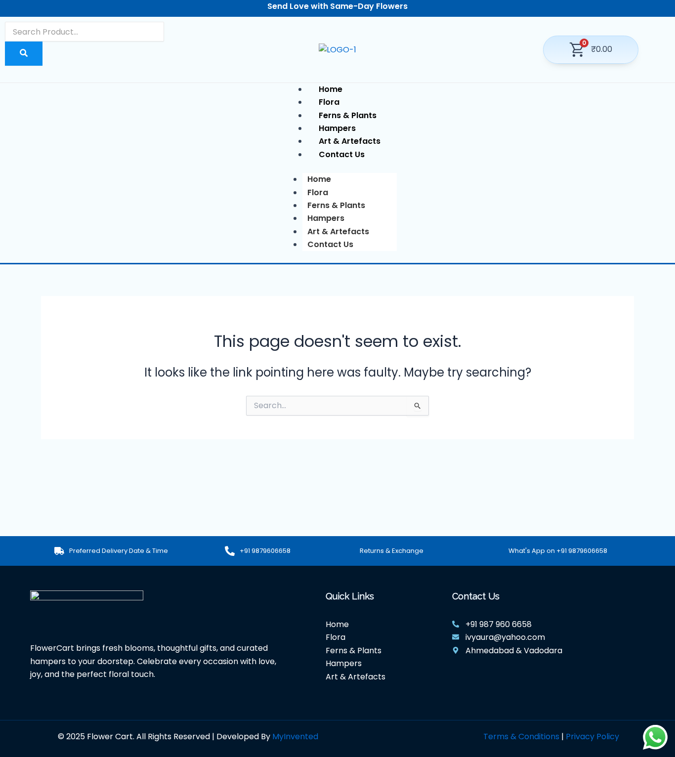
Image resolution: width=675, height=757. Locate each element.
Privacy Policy (592, 736)
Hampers (325, 218)
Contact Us (330, 244)
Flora (317, 192)
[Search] (23, 53)
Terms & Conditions (521, 736)
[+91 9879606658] (230, 551)
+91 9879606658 (265, 550)
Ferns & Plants (336, 205)
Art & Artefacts (338, 231)
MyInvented (295, 736)
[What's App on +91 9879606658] (499, 551)
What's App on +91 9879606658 (557, 550)
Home (319, 179)
